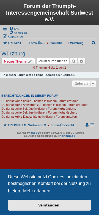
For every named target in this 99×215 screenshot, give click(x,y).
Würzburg (13, 53)
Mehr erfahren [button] (36, 191)
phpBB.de (68, 135)
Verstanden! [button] (49, 205)
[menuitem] (14, 28)
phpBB (35, 132)
